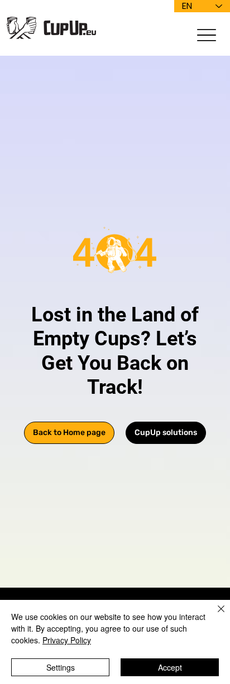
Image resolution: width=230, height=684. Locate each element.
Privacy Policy (66, 640)
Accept (170, 667)
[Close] (214, 615)
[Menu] (207, 35)
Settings (60, 667)
